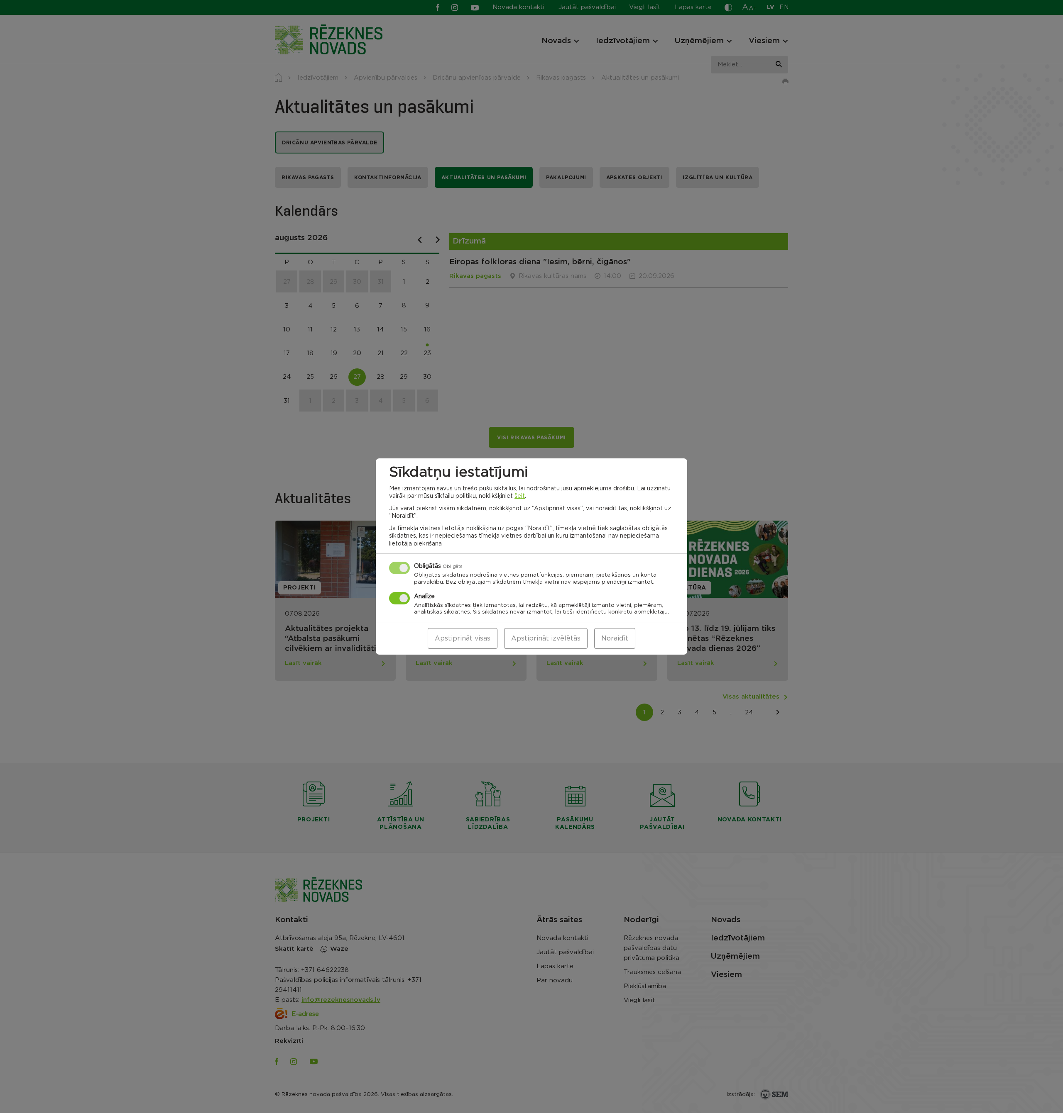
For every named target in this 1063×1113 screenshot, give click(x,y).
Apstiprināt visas (462, 638)
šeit (519, 496)
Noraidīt (614, 638)
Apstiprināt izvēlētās (545, 638)
